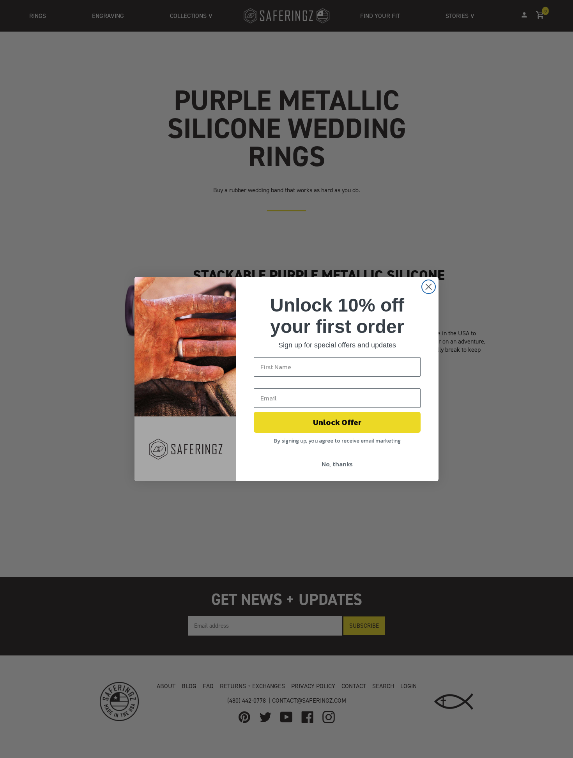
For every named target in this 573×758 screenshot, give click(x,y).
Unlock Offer (337, 422)
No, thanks (337, 464)
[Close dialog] (428, 287)
